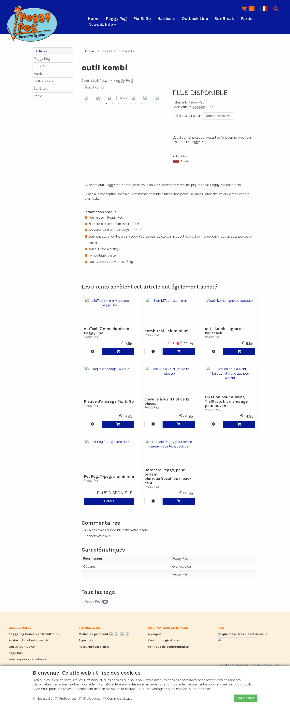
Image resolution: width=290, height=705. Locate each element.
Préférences (68, 698)
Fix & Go (40, 66)
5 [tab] (130, 104)
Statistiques (91, 698)
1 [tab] (106, 104)
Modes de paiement (94, 634)
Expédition (86, 640)
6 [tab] (136, 104)
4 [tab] (124, 104)
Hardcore (40, 74)
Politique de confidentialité (168, 647)
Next (165, 99)
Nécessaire (44, 698)
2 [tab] (112, 104)
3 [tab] (118, 104)
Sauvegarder (245, 698)
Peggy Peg (42, 59)
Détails (109, 501)
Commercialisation (120, 698)
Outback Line (43, 81)
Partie (38, 96)
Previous (84, 99)
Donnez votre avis (218, 116)
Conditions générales (164, 640)
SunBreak (41, 88)
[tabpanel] (124, 98)
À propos (154, 634)
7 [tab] (142, 104)
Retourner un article (94, 647)
